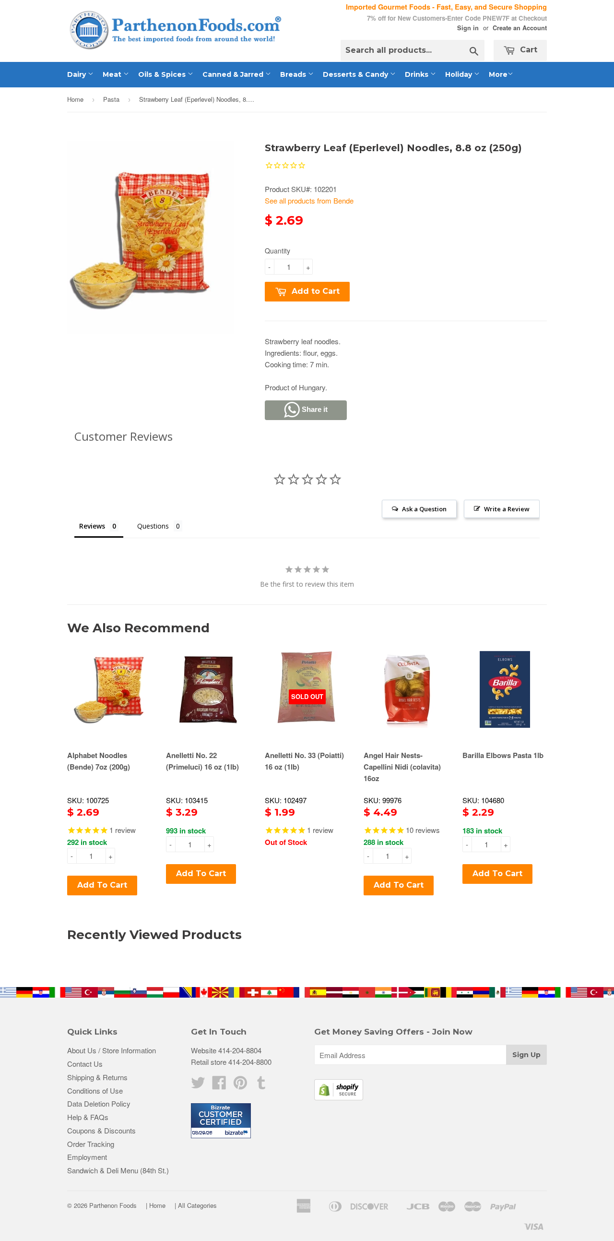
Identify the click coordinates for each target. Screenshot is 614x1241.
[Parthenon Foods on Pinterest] (240, 1085)
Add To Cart (102, 885)
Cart (527, 49)
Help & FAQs (87, 1117)
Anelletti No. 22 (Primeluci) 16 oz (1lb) (202, 761)
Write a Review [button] (507, 509)
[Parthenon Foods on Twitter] (198, 1085)
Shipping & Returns (97, 1077)
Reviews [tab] (92, 525)
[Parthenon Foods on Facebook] (219, 1085)
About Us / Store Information (111, 1050)
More (498, 74)
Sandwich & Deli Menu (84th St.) (118, 1170)
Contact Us (85, 1064)
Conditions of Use (95, 1090)
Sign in (468, 28)
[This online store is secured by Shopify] (338, 1097)
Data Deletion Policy (98, 1103)
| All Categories (196, 1205)
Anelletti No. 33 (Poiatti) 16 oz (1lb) (304, 761)
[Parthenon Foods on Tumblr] (261, 1085)
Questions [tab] (153, 525)
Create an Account (520, 28)
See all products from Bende (309, 200)
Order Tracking (90, 1144)
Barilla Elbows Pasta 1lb (502, 755)
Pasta (111, 99)
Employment (87, 1157)
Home (75, 99)
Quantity (277, 250)
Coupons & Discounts (101, 1130)
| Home (155, 1205)
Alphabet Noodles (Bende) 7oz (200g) (98, 761)
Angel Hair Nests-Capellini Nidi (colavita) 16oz (402, 766)
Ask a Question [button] (424, 509)
